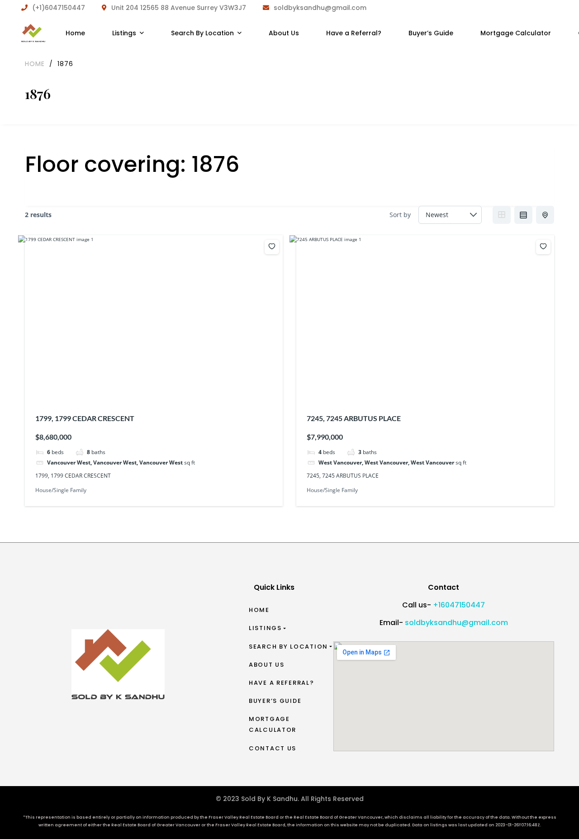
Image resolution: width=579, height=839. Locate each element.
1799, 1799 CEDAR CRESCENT (84, 418)
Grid (502, 215)
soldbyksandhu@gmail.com (456, 622)
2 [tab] (147, 387)
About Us (267, 664)
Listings (265, 628)
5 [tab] (435, 387)
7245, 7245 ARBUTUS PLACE (354, 418)
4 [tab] (426, 387)
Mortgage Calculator (272, 724)
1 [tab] (139, 387)
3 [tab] (155, 387)
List (523, 215)
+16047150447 (459, 605)
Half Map (545, 215)
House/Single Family (60, 490)
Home (259, 610)
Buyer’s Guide (275, 701)
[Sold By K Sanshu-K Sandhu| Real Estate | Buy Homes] (33, 33)
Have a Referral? (281, 682)
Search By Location (288, 646)
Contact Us (272, 748)
